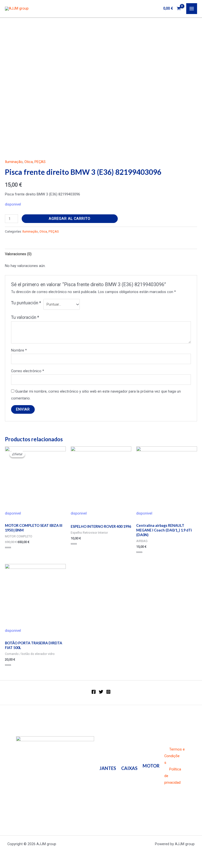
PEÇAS (40, 162)
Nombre (19, 350)
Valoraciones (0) (18, 254)
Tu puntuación (26, 302)
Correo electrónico (27, 371)
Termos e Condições (174, 756)
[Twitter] (101, 692)
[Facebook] (93, 692)
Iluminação (14, 162)
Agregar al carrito (69, 218)
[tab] (18, 254)
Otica (28, 162)
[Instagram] (108, 692)
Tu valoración (25, 317)
